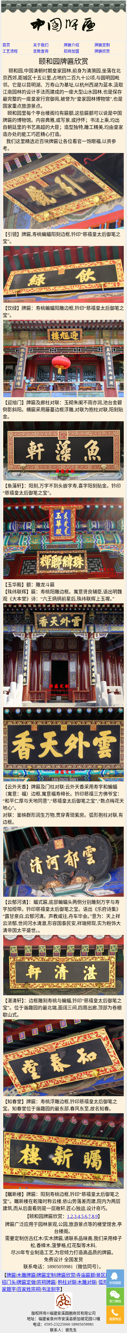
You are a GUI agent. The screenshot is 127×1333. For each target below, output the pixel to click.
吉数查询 (40, 51)
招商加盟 (71, 51)
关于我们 (40, 45)
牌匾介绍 (71, 45)
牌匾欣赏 (102, 51)
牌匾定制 (102, 45)
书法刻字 (50, 1289)
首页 (6, 45)
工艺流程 (10, 51)
